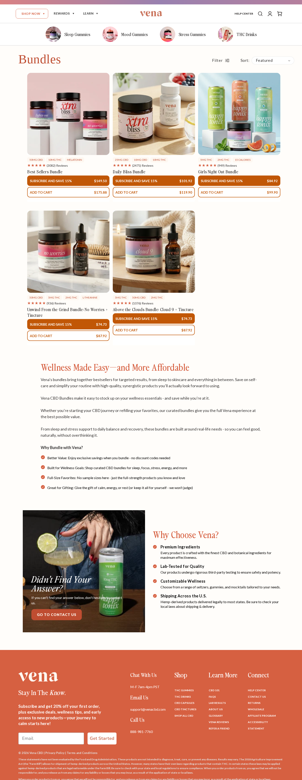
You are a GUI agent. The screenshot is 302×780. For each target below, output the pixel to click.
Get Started (102, 738)
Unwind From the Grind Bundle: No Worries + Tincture (67, 312)
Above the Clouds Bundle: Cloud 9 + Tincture (153, 309)
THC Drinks (247, 34)
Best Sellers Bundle (44, 171)
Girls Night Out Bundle (218, 171)
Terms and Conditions (82, 753)
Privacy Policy (55, 753)
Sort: (245, 60)
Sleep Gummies (77, 34)
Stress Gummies (192, 34)
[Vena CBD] (38, 677)
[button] (32, 14)
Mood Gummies (134, 34)
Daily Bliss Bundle (129, 171)
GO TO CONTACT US (56, 614)
